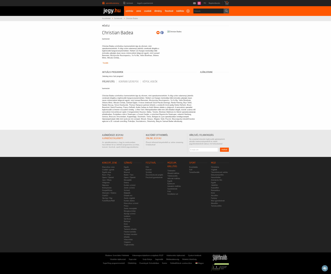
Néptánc (127, 227)
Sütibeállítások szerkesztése (181, 263)
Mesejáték (128, 180)
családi (147, 11)
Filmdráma (215, 167)
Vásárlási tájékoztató (118, 259)
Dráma (126, 183)
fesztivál (169, 11)
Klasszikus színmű (131, 203)
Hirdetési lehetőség (189, 259)
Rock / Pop (106, 175)
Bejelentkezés (214, 3)
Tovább (105, 63)
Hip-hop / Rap (107, 198)
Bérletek (129, 3)
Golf (190, 170)
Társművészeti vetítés (219, 172)
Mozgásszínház (130, 211)
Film (147, 167)
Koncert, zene (109, 162)
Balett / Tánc (129, 175)
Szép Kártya (147, 259)
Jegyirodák (159, 259)
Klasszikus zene (108, 167)
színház (129, 11)
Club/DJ (105, 196)
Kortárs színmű (129, 185)
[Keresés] (226, 11)
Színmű (127, 190)
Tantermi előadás (130, 229)
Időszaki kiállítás (173, 178)
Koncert (149, 170)
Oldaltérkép (132, 263)
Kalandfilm (215, 188)
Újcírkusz (127, 219)
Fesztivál (151, 162)
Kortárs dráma (129, 201)
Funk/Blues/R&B (108, 201)
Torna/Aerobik (194, 172)
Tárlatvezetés (172, 176)
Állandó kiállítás (173, 173)
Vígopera (127, 242)
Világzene (106, 183)
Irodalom (127, 216)
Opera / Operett (108, 177)
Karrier (164, 263)
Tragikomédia (129, 245)
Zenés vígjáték (129, 198)
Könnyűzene (106, 188)
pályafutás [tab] (108, 81)
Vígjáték (127, 170)
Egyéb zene (106, 172)
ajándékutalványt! (112, 138)
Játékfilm (214, 185)
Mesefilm (214, 203)
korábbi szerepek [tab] (129, 81)
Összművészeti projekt (154, 175)
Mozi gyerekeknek (218, 201)
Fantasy (214, 198)
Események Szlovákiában (149, 263)
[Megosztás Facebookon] (162, 32)
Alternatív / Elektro (109, 193)
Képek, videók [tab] (150, 81)
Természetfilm (216, 206)
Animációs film (216, 180)
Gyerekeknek (172, 189)
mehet (224, 150)
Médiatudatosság (172, 259)
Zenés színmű (129, 188)
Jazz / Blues (107, 180)
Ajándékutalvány (112, 3)
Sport (192, 162)
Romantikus (215, 190)
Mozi (213, 162)
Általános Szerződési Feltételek (117, 255)
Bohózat (127, 221)
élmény (158, 11)
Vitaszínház (128, 239)
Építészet (171, 184)
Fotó (169, 191)
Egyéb (126, 167)
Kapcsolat (132, 259)
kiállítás (180, 11)
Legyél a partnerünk (145, 3)
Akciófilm (214, 196)
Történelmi (171, 171)
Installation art (172, 194)
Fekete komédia (130, 232)
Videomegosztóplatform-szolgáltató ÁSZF (147, 255)
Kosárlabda (193, 167)
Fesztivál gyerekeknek (154, 177)
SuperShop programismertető (114, 263)
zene (138, 11)
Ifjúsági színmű (129, 214)
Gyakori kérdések (194, 255)
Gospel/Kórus (107, 190)
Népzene (105, 185)
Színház (128, 162)
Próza (126, 206)
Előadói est (128, 196)
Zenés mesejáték (130, 208)
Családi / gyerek (108, 170)
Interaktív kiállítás (174, 186)
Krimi (126, 224)
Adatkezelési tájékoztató (176, 255)
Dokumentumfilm (217, 175)
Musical (127, 172)
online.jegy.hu (153, 138)
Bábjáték (127, 193)
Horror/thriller (216, 177)
